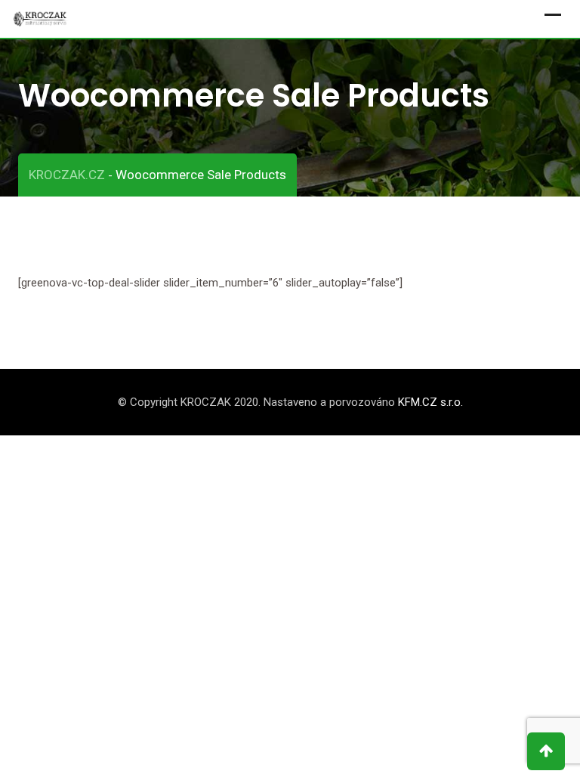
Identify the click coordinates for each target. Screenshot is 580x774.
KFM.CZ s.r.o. (430, 402)
